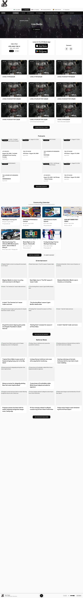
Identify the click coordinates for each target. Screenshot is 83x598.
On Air (23, 13)
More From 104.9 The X (41, 127)
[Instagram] (71, 49)
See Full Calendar (34, 255)
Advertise (67, 9)
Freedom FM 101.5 (47, 9)
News (63, 13)
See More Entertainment (41, 334)
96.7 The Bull (36, 9)
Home (16, 13)
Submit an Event (49, 255)
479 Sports (5, 151)
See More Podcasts (41, 186)
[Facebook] (66, 49)
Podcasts (40, 13)
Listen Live (37, 29)
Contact (71, 13)
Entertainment (41, 261)
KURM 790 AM (58, 9)
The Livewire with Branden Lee (51, 152)
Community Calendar (52, 13)
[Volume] (69, 596)
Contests (31, 13)
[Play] (41, 595)
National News (41, 340)
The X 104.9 (26, 9)
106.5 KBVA (17, 9)
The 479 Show (27, 151)
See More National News (41, 417)
